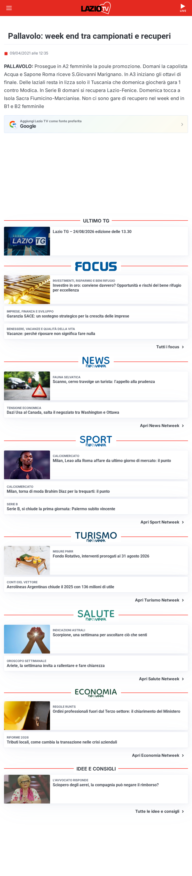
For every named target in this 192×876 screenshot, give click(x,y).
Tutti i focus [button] (167, 346)
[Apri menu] (9, 8)
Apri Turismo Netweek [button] (157, 600)
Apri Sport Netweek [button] (159, 522)
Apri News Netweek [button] (159, 425)
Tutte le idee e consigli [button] (157, 811)
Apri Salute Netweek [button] (159, 678)
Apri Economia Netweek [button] (155, 755)
